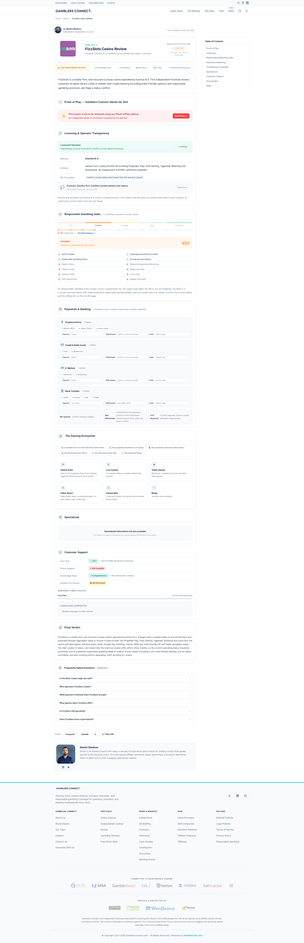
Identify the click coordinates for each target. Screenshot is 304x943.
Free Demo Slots (109, 841)
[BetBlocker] (213, 885)
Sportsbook (212, 72)
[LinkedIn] (247, 3)
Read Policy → (181, 116)
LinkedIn (85, 734)
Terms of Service (225, 829)
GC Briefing (194, 11)
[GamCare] (164, 885)
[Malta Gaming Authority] (99, 885)
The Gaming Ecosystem (217, 67)
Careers (60, 835)
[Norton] (188, 908)
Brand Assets (62, 823)
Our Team (61, 829)
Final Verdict (212, 81)
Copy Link (109, 734)
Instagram (70, 734)
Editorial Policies (224, 817)
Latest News (176, 11)
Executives (144, 853)
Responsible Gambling (227, 841)
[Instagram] (243, 3)
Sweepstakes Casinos (112, 823)
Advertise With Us (65, 847)
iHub (221, 11)
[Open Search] (240, 11)
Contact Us (61, 841)
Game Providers (186, 817)
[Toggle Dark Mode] (246, 11)
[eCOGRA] (188, 885)
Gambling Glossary (110, 835)
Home (57, 18)
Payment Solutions (187, 829)
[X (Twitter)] (230, 796)
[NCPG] (78, 885)
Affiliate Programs (187, 835)
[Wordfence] (160, 908)
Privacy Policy (223, 835)
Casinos (66, 18)
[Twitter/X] (238, 3)
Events (111, 3)
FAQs (208, 86)
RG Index (210, 11)
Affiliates (182, 841)
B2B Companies (186, 823)
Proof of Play (212, 48)
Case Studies (78, 3)
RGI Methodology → (86, 233)
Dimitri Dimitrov (73, 29)
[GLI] (146, 885)
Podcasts (144, 829)
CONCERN (179, 48)
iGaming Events (147, 859)
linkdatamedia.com (193, 935)
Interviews (61, 3)
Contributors (96, 3)
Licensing (210, 53)
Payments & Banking (216, 62)
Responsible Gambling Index (219, 57)
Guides (104, 829)
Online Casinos (108, 817)
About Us (60, 817)
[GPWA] (114, 908)
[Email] (68, 767)
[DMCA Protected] (133, 908)
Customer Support (215, 76)
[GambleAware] (123, 885)
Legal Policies (223, 823)
